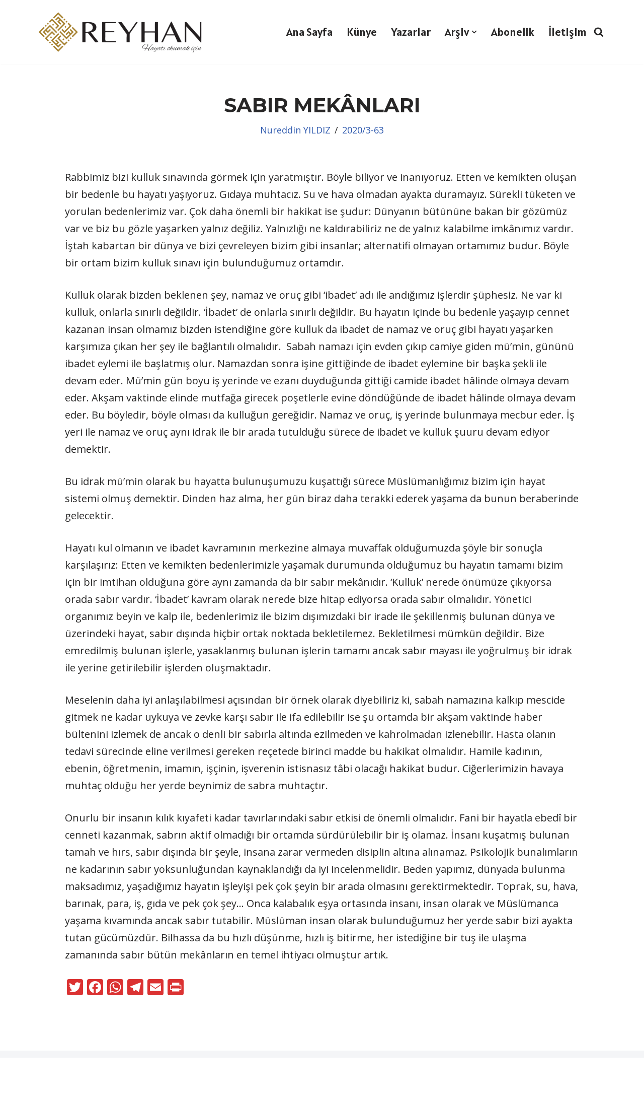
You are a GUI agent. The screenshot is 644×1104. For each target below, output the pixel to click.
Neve (19, 1072)
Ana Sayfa (309, 32)
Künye (362, 32)
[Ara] (599, 32)
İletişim (567, 32)
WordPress (68, 1072)
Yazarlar (411, 32)
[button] (474, 32)
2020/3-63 (363, 130)
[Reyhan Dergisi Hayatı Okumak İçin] (123, 32)
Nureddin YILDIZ (295, 130)
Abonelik (512, 32)
